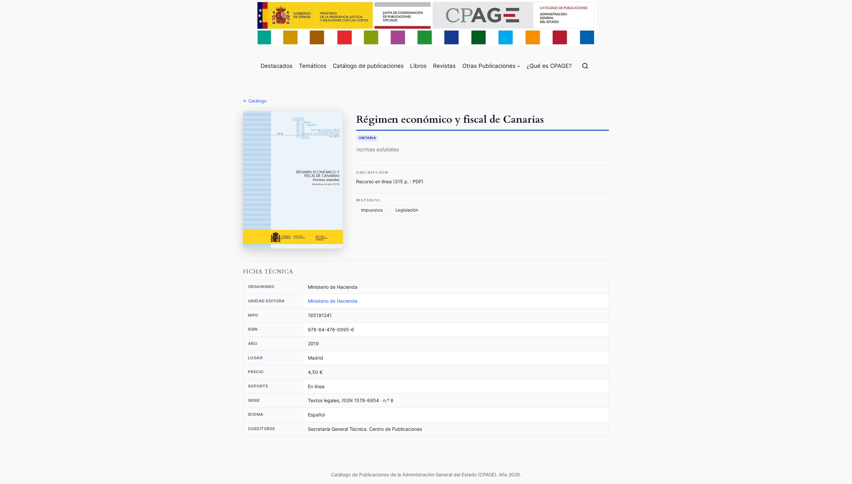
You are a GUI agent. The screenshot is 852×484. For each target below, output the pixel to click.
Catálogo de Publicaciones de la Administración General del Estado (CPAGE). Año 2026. (426, 474)
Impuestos (372, 210)
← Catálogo (255, 100)
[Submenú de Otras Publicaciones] (518, 66)
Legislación (406, 210)
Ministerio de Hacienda (332, 301)
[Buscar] (585, 66)
